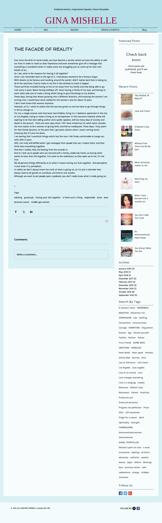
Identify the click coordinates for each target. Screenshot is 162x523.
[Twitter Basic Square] (125, 493)
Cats (135, 317)
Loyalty (141, 382)
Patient (134, 392)
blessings (147, 462)
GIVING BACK (139, 342)
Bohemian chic (138, 312)
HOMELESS (136, 347)
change (135, 472)
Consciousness (139, 322)
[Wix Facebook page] (138, 508)
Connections (125, 322)
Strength (135, 422)
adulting (18, 197)
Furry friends (125, 342)
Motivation (124, 392)
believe (137, 462)
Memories (123, 387)
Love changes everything (131, 377)
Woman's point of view (130, 447)
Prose (146, 407)
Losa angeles (138, 367)
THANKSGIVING (126, 427)
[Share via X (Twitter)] (23, 211)
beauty (122, 462)
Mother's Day (136, 387)
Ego (130, 332)
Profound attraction (128, 402)
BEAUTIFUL (124, 312)
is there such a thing (72, 197)
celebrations (124, 472)
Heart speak (137, 352)
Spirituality (124, 422)
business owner (21, 202)
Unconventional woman (130, 432)
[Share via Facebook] (15, 211)
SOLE (121, 412)
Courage (123, 327)
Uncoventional (126, 437)
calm (144, 467)
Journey (136, 357)
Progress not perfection (130, 407)
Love (140, 372)
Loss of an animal (127, 372)
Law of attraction (127, 362)
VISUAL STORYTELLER (129, 442)
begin (130, 462)
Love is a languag (127, 382)
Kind (143, 357)
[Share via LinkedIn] (31, 211)
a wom (146, 447)
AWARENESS (143, 307)
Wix (48, 508)
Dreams (122, 332)
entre (99, 197)
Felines (141, 337)
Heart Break (124, 352)
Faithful (122, 337)
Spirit (141, 417)
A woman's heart (127, 307)
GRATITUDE (124, 347)
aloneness (123, 457)
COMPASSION (125, 317)
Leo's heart (142, 362)
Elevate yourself (141, 332)
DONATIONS (134, 327)
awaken (145, 457)
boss (106, 197)
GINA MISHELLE (81, 20)
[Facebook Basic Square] (120, 493)
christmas (123, 477)
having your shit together (48, 197)
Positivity (144, 392)
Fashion (132, 337)
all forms (145, 452)
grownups (29, 197)
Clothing (143, 317)
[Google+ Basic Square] (130, 493)
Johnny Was (124, 357)
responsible (89, 197)
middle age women (40, 202)
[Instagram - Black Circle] (134, 508)
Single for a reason (128, 417)
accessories (124, 452)
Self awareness (132, 412)
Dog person (147, 327)
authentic (134, 457)
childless (145, 472)
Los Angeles (124, 367)
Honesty (149, 352)
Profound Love (126, 397)
